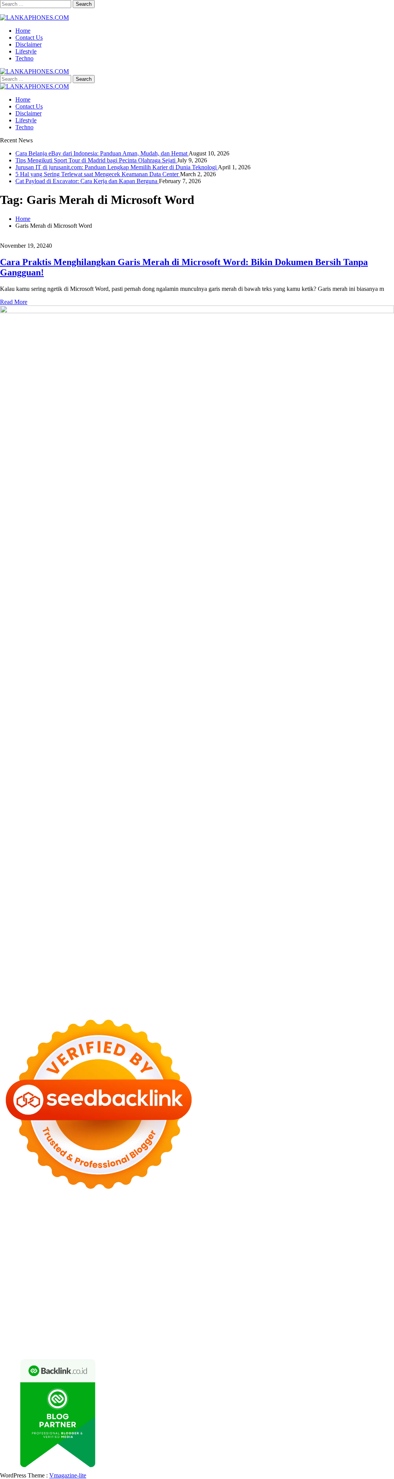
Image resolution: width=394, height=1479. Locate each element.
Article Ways (224, 1269)
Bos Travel (55, 1297)
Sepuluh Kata (16, 1345)
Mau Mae (186, 1297)
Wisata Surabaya (20, 1297)
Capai (268, 1331)
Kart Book (188, 1255)
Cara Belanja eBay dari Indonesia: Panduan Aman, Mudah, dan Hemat (102, 153)
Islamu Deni (31, 1234)
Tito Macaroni (293, 1290)
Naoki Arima (104, 1290)
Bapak (42, 1338)
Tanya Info (264, 1345)
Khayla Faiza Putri (84, 1303)
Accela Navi (202, 1220)
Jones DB (367, 1290)
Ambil (97, 1324)
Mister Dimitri (324, 1248)
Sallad (272, 1248)
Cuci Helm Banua (151, 1303)
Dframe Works (237, 1220)
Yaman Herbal (121, 1283)
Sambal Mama (122, 1241)
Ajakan (121, 1331)
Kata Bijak (232, 1234)
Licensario (113, 1276)
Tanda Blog (154, 1345)
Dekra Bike (255, 1269)
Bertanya (350, 1317)
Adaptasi (26, 1324)
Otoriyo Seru (304, 1276)
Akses (180, 1331)
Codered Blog (342, 1262)
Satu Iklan (33, 1317)
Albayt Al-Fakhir (62, 1227)
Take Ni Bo (171, 1220)
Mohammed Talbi (95, 1269)
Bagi (208, 1324)
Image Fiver (134, 1213)
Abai (57, 1324)
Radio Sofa (370, 1297)
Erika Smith (332, 1255)
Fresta (351, 1234)
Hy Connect (224, 1241)
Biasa (369, 1324)
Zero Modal (141, 1220)
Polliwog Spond (311, 1213)
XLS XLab (89, 1283)
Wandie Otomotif (295, 1303)
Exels (167, 1255)
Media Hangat (296, 1345)
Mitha (254, 1234)
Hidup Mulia (31, 1255)
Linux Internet (168, 1290)
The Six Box (181, 1276)
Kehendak (269, 1338)
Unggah (287, 1331)
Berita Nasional (224, 1310)
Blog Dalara (193, 1227)
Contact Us (29, 37)
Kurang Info (152, 1310)
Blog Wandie (63, 1310)
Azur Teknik (65, 1213)
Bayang (256, 1324)
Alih (83, 1324)
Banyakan (87, 1338)
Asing (180, 1324)
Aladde (38, 1241)
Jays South (329, 1234)
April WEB (373, 1234)
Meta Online (202, 1234)
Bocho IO (360, 1283)
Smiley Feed (267, 1255)
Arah (195, 1324)
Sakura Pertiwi (170, 1317)
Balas (239, 1324)
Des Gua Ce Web (208, 1290)
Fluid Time (374, 1262)
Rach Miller (123, 1255)
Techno (24, 58)
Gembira (185, 1338)
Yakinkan (208, 1338)
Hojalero (187, 1248)
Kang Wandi (257, 1303)
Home (22, 30)
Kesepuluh (296, 1338)
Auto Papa (97, 1227)
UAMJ (65, 1283)
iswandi (9, 1303)
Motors (8, 1213)
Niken (277, 1297)
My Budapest (263, 1283)
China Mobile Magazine (77, 1255)
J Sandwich (135, 1290)
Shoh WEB (84, 1248)
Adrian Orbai (300, 1255)
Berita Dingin (51, 1345)
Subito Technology (355, 1213)
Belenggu (349, 1324)
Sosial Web (354, 1310)
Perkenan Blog (87, 1345)
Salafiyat (301, 1227)
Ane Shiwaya (248, 1262)
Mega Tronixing (19, 1262)
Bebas (328, 1324)
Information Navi (333, 1290)
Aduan (102, 1331)
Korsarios (11, 1276)
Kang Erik (160, 1297)
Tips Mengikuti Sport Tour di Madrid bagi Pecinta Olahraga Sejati (96, 160)
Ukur (340, 1331)
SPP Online (237, 1255)
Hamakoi (272, 1241)
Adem (138, 1331)
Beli (273, 1324)
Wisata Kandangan (23, 1310)
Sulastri (59, 1248)
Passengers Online (360, 1220)
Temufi (141, 1262)
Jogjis (307, 1234)
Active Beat (154, 1283)
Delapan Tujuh (100, 1213)
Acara (7, 1324)
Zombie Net (114, 1248)
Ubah (305, 1331)
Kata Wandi (188, 1303)
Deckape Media (226, 1283)
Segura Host (56, 1262)
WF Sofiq (294, 1248)
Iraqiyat (9, 1269)
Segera (230, 1338)
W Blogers (355, 1227)
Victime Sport (250, 1276)
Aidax (199, 1241)
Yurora (177, 1234)
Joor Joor (130, 1269)
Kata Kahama (273, 1227)
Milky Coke (336, 1276)
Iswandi (117, 1303)
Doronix (214, 1213)
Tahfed (207, 1297)
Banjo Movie (331, 1283)
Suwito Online (304, 1297)
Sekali (247, 1338)
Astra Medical (215, 1276)
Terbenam (307, 1324)
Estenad (249, 1241)
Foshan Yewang (74, 1220)
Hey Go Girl (241, 1213)
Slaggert (58, 1241)
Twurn (217, 1227)
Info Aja (297, 1317)
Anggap (199, 1331)
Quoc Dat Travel (20, 1227)
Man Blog (256, 1297)
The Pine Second (369, 1255)
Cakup (85, 1331)
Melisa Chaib (152, 1234)
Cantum (65, 1331)
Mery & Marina (219, 1248)
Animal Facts (39, 1283)
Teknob (109, 1297)
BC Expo (195, 1269)
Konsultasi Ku (375, 1338)
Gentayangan (16, 1338)
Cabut (47, 1331)
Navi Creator (339, 1297)
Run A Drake (297, 1283)
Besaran (111, 1338)
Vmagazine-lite (67, 1475)
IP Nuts (278, 1276)
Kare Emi (219, 1262)
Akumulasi (120, 1324)
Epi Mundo (241, 1227)
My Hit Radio (87, 1241)
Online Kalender (291, 1269)
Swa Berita (91, 1234)
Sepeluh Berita (187, 1345)
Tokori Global (188, 1283)
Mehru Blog (62, 1234)
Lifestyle (26, 51)
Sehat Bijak (323, 1317)
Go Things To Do (253, 1290)
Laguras (149, 1255)
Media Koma (290, 1310)
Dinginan (62, 1338)
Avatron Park (128, 1227)
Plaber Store (110, 1220)
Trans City (133, 1297)
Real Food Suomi (334, 1269)
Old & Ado (365, 1276)
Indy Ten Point (146, 1276)
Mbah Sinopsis (281, 1234)
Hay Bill (46, 1290)
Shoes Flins (59, 1269)
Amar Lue (193, 1262)
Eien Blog (251, 1248)
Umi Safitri (238, 1317)
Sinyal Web (258, 1310)
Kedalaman (136, 1338)
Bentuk (9, 1331)
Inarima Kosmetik (77, 1276)
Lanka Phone (186, 1213)
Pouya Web (281, 1262)
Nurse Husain (31, 1248)
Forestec (24, 1290)
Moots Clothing (343, 1241)
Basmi (223, 1324)
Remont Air (72, 1290)
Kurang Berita (186, 1310)
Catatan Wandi (222, 1303)
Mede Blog (310, 1262)
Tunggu (322, 1331)
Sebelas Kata (63, 1317)
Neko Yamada (37, 1220)
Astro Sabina (161, 1227)
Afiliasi (370, 1317)
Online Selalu (97, 1317)
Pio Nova (31, 1269)
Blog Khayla (367, 1303)
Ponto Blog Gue (162, 1269)
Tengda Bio (86, 1262)
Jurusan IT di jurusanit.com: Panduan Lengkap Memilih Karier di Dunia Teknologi (116, 167)
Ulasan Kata (363, 1331)
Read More (13, 302)
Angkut (162, 1324)
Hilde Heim (270, 1220)
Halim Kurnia (206, 1317)
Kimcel (160, 1213)
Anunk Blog (33, 1213)
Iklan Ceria (327, 1227)
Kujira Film (166, 1262)
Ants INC (325, 1220)
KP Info (181, 1241)
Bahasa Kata (331, 1345)
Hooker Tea (116, 1262)
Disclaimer (28, 44)
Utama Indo (156, 1241)
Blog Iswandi (334, 1303)
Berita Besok (323, 1310)
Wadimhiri (299, 1220)
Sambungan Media (334, 1338)
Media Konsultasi (228, 1345)
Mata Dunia (84, 1297)
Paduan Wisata (133, 1317)
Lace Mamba (274, 1213)
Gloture (212, 1255)
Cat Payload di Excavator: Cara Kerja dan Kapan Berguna (87, 181)
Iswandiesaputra (40, 1303)
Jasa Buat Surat (303, 1241)
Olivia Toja (120, 1234)
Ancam (143, 1324)
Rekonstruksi (359, 1248)
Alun (71, 1324)
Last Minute (39, 1276)
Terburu (28, 1331)
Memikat (163, 1338)
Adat (44, 1324)
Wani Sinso (14, 1241)
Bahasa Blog (122, 1345)
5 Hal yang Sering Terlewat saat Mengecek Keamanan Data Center (97, 174)
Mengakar (159, 1331)
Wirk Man (230, 1297)
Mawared (368, 1269)
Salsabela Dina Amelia (108, 1310)
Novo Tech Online (152, 1248)
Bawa (286, 1324)
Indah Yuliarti (269, 1317)
